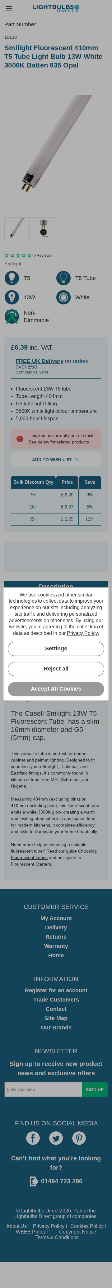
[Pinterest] (79, 1138)
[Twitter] (56, 1138)
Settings (56, 649)
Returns (56, 937)
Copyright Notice (77, 1231)
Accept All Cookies (56, 689)
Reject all (56, 669)
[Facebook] (33, 1138)
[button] (56, 256)
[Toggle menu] (8, 8)
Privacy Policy (48, 1226)
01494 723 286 (61, 1181)
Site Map (56, 1018)
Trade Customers (56, 1000)
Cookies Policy (87, 1226)
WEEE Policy (31, 1231)
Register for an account (56, 990)
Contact (56, 1009)
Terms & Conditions (57, 1237)
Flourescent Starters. (31, 864)
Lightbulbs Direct (33, 1216)
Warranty (56, 946)
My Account (56, 918)
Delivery (56, 927)
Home (56, 955)
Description (56, 586)
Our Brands (56, 1027)
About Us (16, 1226)
